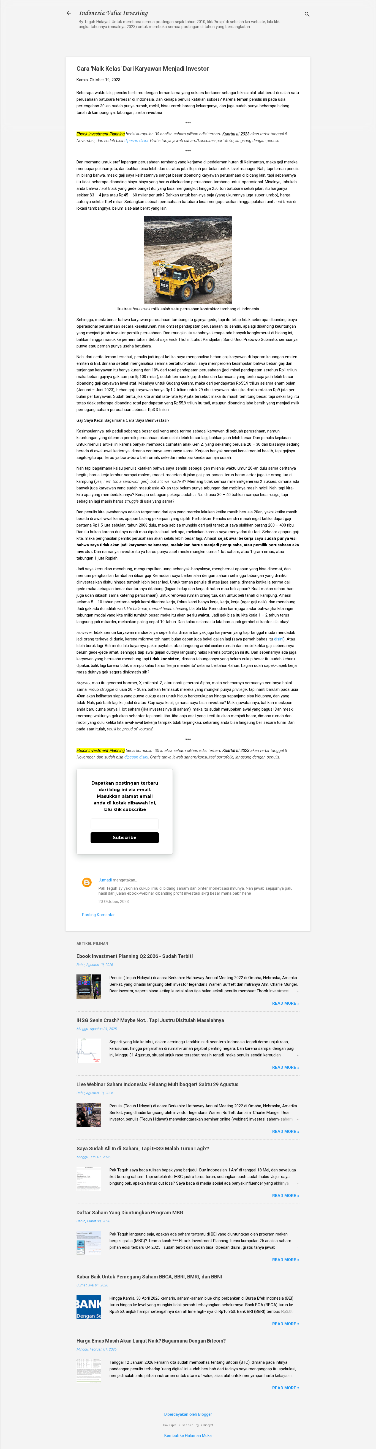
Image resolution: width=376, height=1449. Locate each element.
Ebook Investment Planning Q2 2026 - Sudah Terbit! (135, 956)
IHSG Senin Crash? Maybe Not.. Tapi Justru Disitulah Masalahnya (150, 1020)
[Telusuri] (307, 15)
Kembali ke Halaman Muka (188, 1435)
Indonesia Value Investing (113, 13)
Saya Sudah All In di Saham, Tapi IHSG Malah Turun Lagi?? (143, 1148)
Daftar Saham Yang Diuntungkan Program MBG (130, 1212)
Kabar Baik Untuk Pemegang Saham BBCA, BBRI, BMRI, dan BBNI (149, 1277)
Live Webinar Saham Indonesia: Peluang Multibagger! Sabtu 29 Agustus (157, 1084)
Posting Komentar (98, 914)
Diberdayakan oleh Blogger (188, 1414)
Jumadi (105, 880)
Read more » (285, 1003)
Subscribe (125, 837)
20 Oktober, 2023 (114, 901)
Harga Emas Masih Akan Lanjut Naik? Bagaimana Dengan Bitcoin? (151, 1341)
